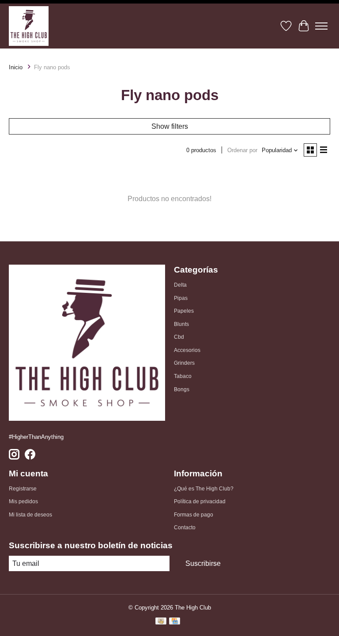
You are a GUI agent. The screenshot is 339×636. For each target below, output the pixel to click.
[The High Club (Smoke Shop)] (29, 26)
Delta (180, 285)
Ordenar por (242, 150)
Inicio (16, 67)
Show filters (169, 126)
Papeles (184, 311)
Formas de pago (193, 515)
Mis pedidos (23, 501)
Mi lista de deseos (30, 515)
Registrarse (23, 489)
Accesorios (187, 350)
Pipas (181, 298)
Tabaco (183, 376)
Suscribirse (203, 563)
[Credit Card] (174, 622)
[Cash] (160, 622)
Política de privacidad (200, 501)
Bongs (181, 389)
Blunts (181, 324)
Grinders (184, 363)
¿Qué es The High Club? (204, 489)
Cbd (179, 337)
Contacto (185, 527)
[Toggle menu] (321, 26)
